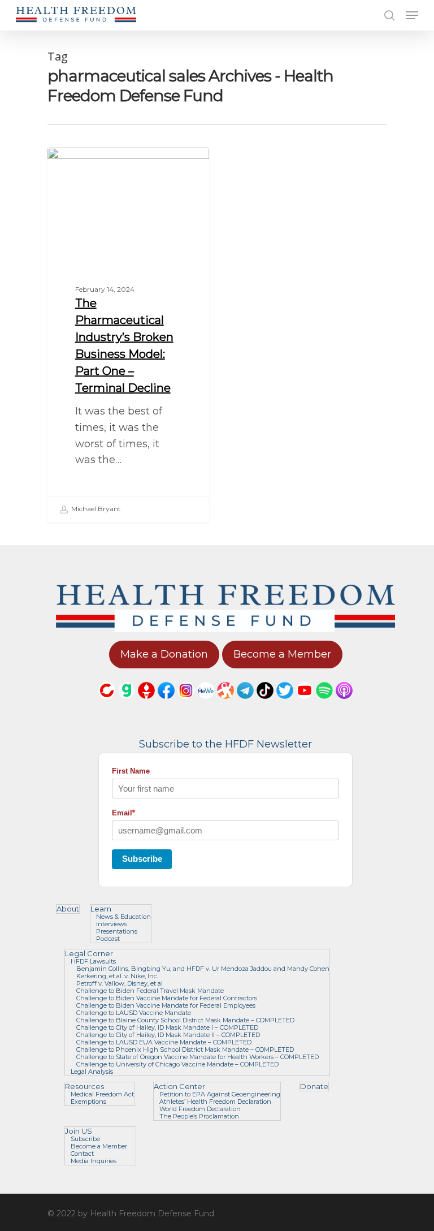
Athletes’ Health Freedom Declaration (215, 1101)
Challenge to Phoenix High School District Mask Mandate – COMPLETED (185, 1049)
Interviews (111, 924)
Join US (78, 1131)
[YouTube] (304, 704)
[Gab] (126, 704)
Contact (82, 1153)
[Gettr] (146, 704)
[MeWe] (205, 704)
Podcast (108, 939)
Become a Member (99, 1146)
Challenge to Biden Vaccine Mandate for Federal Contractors (166, 998)
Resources (84, 1086)
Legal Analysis (92, 1071)
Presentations (116, 931)
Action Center (179, 1086)
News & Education (123, 917)
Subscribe (142, 858)
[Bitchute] (106, 704)
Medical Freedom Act (102, 1094)
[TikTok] (265, 704)
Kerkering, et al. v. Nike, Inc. (117, 976)
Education (87, 165)
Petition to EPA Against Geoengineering (219, 1094)
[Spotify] (324, 704)
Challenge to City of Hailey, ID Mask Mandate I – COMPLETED (167, 1027)
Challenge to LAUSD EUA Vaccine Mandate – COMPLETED (163, 1042)
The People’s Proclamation (199, 1116)
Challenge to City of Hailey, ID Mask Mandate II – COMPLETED (168, 1035)
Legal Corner (89, 953)
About (68, 909)
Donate (314, 1086)
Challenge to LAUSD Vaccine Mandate (133, 1013)
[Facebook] (166, 704)
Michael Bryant (95, 508)
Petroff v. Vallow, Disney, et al (119, 983)
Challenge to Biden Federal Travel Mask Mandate (150, 991)
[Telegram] (245, 704)
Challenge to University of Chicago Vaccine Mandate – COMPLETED (177, 1064)
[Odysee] (225, 704)
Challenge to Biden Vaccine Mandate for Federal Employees (165, 1005)
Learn (100, 909)
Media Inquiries (93, 1161)
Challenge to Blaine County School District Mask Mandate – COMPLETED (185, 1020)
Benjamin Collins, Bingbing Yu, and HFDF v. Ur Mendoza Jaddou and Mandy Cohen (202, 969)
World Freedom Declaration (200, 1109)
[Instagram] (185, 704)
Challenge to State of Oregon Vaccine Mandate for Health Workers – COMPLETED (197, 1057)
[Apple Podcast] (344, 704)
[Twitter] (284, 704)
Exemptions (88, 1101)
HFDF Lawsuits (93, 961)
